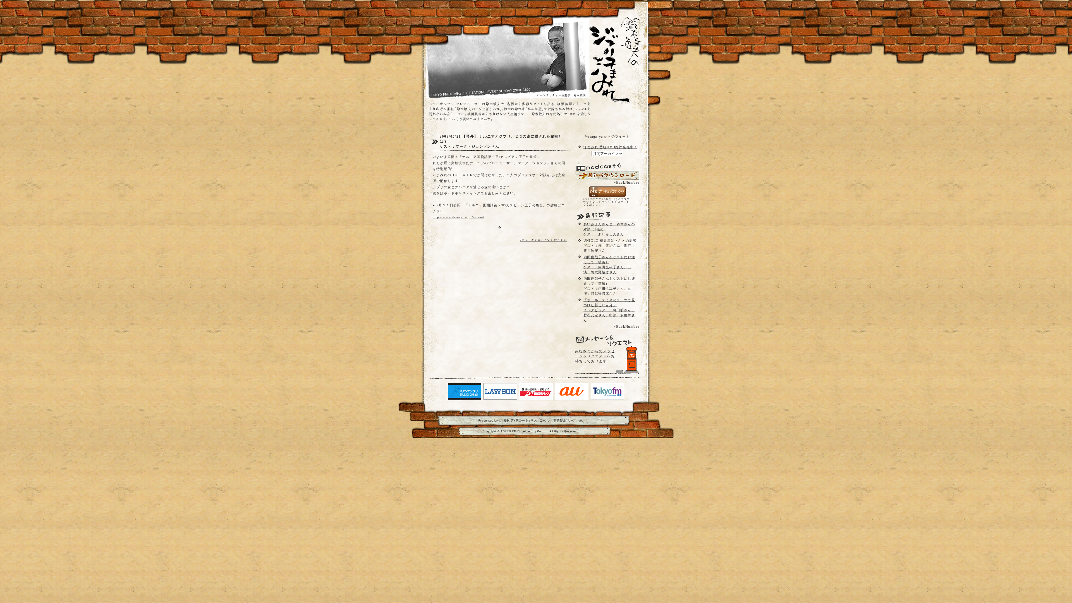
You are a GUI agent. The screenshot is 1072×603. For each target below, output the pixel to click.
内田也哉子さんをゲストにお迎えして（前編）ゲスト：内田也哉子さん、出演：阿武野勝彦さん (609, 286)
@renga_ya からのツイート (607, 136)
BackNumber (627, 182)
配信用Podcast (607, 175)
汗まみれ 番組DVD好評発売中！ (610, 147)
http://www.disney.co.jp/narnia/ (458, 217)
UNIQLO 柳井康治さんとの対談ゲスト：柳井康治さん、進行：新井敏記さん (609, 246)
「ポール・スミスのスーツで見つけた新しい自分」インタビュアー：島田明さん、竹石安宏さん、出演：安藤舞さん (609, 310)
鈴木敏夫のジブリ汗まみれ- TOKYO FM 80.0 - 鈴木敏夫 (610, 50)
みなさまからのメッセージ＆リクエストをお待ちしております (595, 356)
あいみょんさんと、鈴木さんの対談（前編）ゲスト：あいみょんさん (609, 229)
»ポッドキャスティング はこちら (543, 239)
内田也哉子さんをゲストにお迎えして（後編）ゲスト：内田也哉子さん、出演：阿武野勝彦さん (609, 264)
